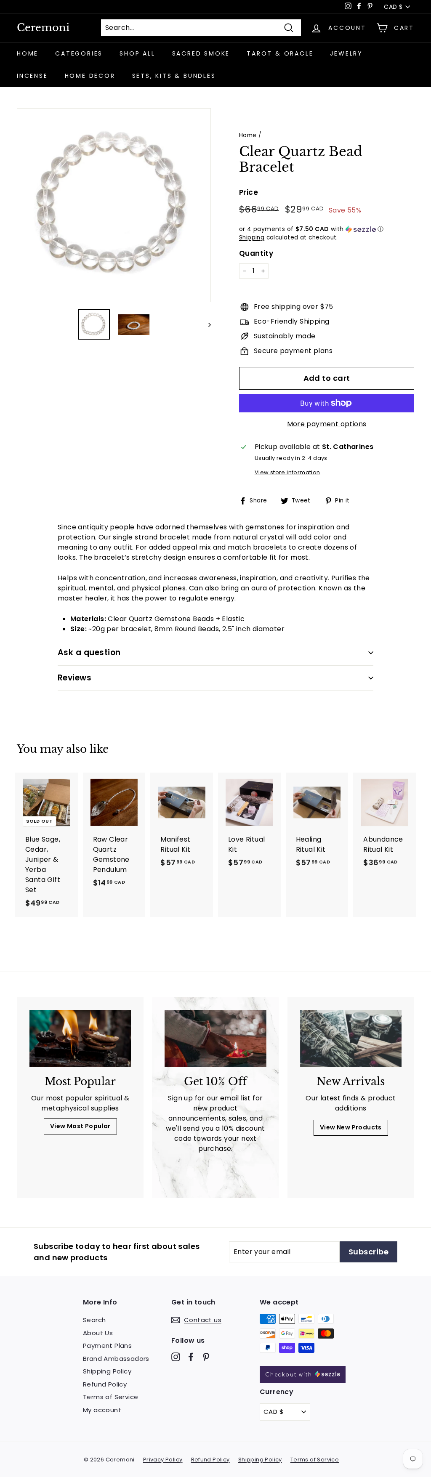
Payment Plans (107, 1345)
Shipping (251, 238)
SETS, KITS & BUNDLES (174, 76)
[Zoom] (113, 205)
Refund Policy (105, 1384)
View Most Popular (80, 1126)
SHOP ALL (137, 53)
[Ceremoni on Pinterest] (206, 1357)
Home (248, 135)
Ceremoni (43, 27)
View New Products (351, 1127)
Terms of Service (110, 1396)
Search (94, 1319)
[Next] (205, 324)
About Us (98, 1332)
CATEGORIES (79, 53)
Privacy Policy (163, 1460)
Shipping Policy (107, 1371)
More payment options (327, 424)
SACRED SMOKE (201, 53)
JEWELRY (346, 53)
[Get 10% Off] (215, 1038)
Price (248, 192)
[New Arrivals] (351, 1038)
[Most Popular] (80, 1038)
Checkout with (290, 1375)
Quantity (256, 253)
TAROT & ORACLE (280, 53)
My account (102, 1409)
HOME (27, 53)
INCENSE (32, 76)
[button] (326, 229)
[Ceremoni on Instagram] (175, 1357)
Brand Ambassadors (116, 1358)
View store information (287, 472)
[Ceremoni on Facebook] (190, 1357)
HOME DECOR (90, 76)
